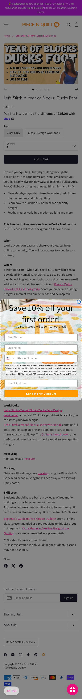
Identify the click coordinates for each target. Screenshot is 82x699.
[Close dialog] (78, 302)
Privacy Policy (59, 374)
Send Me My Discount (41, 393)
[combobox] (10, 358)
